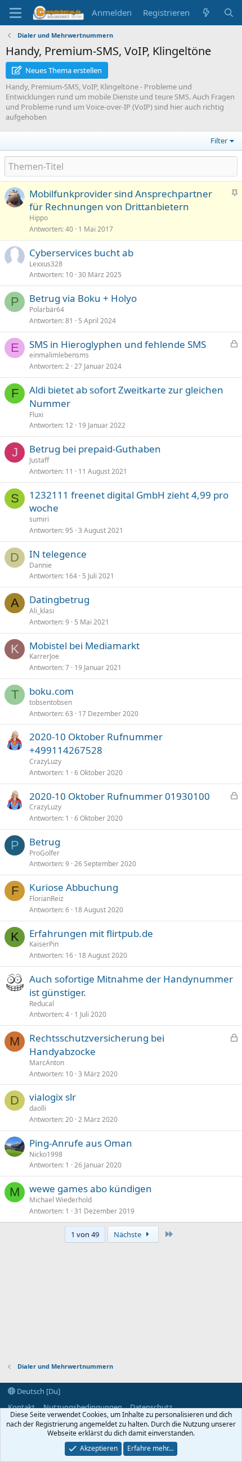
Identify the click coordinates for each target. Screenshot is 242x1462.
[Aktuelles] (206, 12)
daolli (37, 1108)
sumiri (39, 519)
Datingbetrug (59, 599)
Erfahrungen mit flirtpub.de (91, 933)
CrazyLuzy (45, 761)
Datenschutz (151, 1407)
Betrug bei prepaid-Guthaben (95, 448)
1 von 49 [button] (85, 1234)
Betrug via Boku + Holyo (83, 298)
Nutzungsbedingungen (82, 1407)
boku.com (51, 691)
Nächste (128, 1234)
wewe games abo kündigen (90, 1188)
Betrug (44, 841)
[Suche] (229, 12)
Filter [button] (218, 140)
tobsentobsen (50, 702)
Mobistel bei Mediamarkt (84, 645)
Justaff (39, 460)
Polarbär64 (46, 309)
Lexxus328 (45, 264)
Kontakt (21, 1407)
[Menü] (15, 13)
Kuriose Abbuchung (73, 887)
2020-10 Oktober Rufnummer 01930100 (119, 796)
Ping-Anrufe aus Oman (80, 1143)
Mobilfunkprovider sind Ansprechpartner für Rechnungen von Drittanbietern (120, 200)
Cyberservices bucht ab (81, 252)
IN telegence (58, 553)
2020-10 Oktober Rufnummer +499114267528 (96, 743)
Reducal (41, 1003)
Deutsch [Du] (37, 1391)
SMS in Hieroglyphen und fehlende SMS (117, 344)
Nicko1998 (45, 1154)
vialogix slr (52, 1096)
